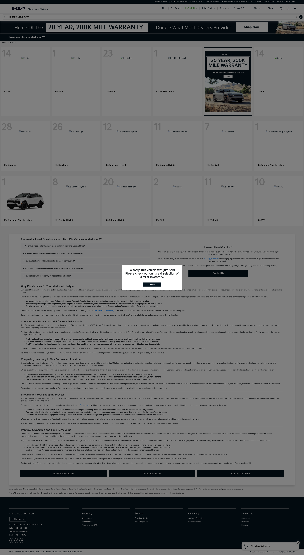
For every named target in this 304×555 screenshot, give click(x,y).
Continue (152, 284)
